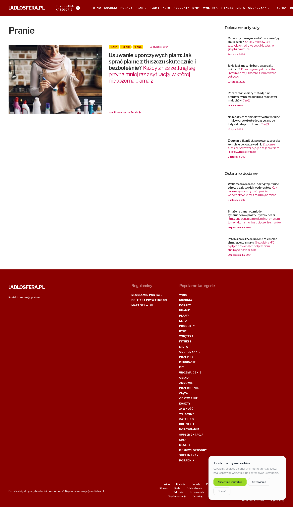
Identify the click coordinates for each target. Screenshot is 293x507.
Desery (184, 445)
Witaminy (186, 413)
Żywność (186, 408)
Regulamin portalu (146, 294)
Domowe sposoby (193, 450)
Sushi (183, 439)
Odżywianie (188, 398)
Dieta (183, 346)
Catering (186, 419)
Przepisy (186, 357)
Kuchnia (185, 300)
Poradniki (187, 460)
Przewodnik (189, 388)
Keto (183, 320)
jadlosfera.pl (27, 8)
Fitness (185, 341)
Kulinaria (187, 424)
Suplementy (189, 455)
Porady (125, 47)
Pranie (138, 47)
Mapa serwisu (142, 305)
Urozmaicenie (190, 372)
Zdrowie (186, 382)
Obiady (184, 377)
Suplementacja (191, 434)
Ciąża (183, 393)
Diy (181, 367)
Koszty (185, 403)
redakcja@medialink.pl (90, 491)
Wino (183, 294)
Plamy (114, 47)
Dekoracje (187, 362)
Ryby (183, 331)
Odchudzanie (190, 351)
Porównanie (189, 429)
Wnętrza (186, 336)
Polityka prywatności (149, 300)
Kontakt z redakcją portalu (24, 297)
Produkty (187, 326)
